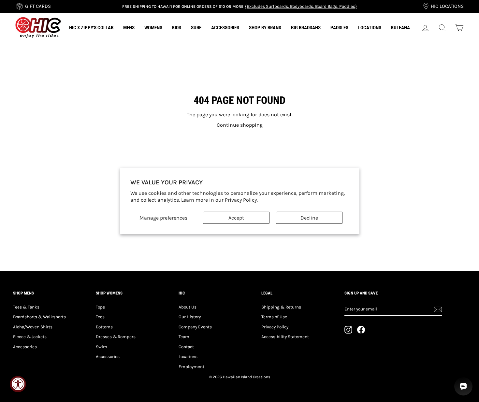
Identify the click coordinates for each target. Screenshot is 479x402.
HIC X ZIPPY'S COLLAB (91, 28)
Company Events (195, 326)
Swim (101, 346)
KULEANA (400, 28)
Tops (100, 307)
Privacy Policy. (241, 200)
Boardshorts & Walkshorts (39, 316)
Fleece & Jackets (30, 336)
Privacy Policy (274, 326)
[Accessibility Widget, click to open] (18, 384)
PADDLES (339, 28)
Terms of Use (274, 316)
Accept (236, 218)
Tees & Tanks (26, 307)
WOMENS (153, 28)
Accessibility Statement (285, 336)
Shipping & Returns (281, 307)
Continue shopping (240, 125)
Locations (188, 356)
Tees (100, 316)
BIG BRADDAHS (306, 28)
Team (184, 336)
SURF (196, 28)
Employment (191, 366)
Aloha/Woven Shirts (32, 326)
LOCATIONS (369, 28)
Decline (309, 218)
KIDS (176, 28)
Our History (190, 316)
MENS (129, 28)
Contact (186, 346)
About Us (187, 307)
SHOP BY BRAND (265, 28)
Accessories (25, 346)
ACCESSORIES (225, 28)
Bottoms (104, 326)
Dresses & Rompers (116, 336)
